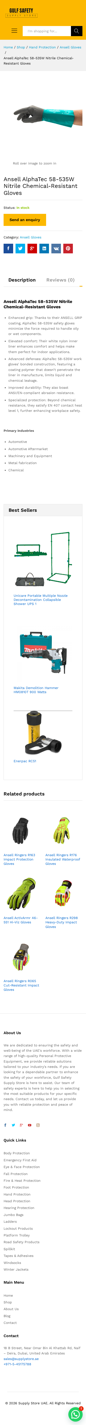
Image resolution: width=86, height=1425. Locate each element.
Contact (10, 1323)
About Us (11, 1309)
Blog (7, 1316)
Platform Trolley (17, 1235)
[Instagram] (38, 1125)
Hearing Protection (19, 1208)
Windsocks (12, 1263)
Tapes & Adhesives (18, 1256)
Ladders (10, 1221)
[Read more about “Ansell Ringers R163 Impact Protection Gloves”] (17, 847)
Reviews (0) (60, 279)
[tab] (22, 282)
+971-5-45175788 (17, 1364)
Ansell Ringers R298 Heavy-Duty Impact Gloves (61, 922)
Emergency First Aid (20, 1160)
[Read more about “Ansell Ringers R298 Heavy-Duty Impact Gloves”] (58, 910)
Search (76, 31)
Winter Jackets (16, 1269)
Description (22, 279)
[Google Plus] (21, 1125)
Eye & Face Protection (22, 1167)
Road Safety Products (21, 1242)
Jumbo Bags (13, 1215)
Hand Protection (17, 1194)
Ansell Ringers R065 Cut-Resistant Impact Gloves (21, 985)
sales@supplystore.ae (21, 1359)
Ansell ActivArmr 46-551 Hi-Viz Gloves (21, 920)
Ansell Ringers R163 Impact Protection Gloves (19, 859)
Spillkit (9, 1249)
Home (8, 1295)
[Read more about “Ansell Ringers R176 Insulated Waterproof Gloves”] (58, 847)
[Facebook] (5, 1125)
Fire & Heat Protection (22, 1180)
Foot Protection (16, 1187)
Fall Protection (16, 1174)
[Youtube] (30, 1125)
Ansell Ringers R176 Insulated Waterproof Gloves (62, 859)
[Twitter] (13, 1125)
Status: (9, 208)
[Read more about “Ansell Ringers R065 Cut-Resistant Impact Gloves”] (17, 973)
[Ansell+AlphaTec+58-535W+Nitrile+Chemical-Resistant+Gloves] (20, 248)
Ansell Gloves (30, 237)
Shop (8, 1302)
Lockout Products (18, 1228)
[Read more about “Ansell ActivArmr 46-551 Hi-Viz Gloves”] (17, 910)
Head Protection (17, 1201)
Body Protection (17, 1153)
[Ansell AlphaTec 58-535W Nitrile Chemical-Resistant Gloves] (8, 248)
